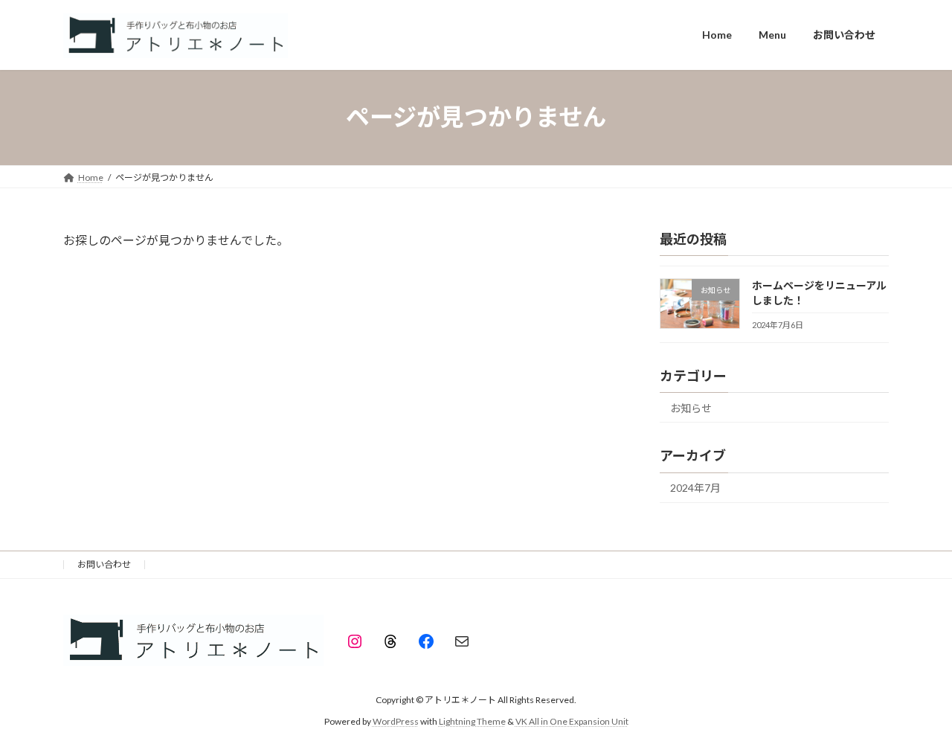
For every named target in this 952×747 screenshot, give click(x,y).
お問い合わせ (104, 564)
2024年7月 (695, 487)
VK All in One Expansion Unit (571, 721)
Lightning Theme (472, 721)
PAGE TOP (915, 710)
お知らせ (691, 407)
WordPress (396, 721)
